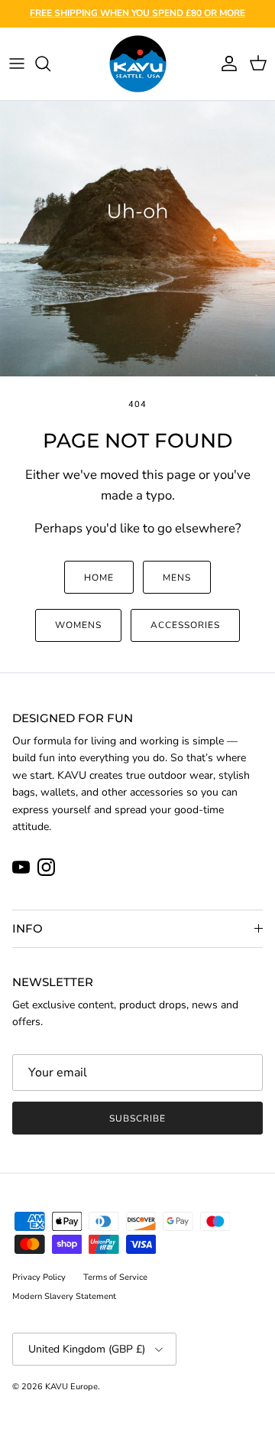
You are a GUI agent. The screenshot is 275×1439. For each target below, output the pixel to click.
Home (99, 577)
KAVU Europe (71, 1386)
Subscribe (137, 1118)
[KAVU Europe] (138, 64)
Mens (177, 577)
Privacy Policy (39, 1277)
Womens (78, 625)
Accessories (185, 625)
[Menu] (17, 63)
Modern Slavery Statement (64, 1296)
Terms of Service (115, 1277)
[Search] (50, 63)
